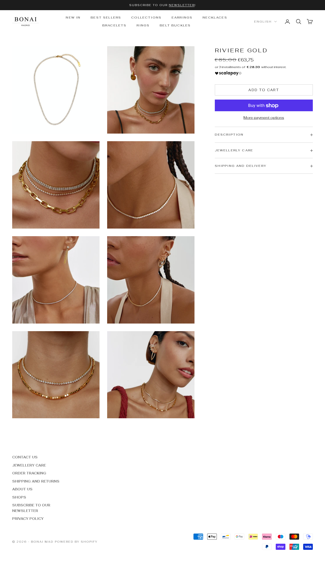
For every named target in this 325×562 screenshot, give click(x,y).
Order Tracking (29, 473)
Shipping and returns (35, 481)
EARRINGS (182, 17)
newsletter (181, 5)
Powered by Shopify (76, 541)
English (263, 21)
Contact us (25, 457)
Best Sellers (106, 17)
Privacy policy (28, 519)
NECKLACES (215, 17)
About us (22, 489)
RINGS (143, 25)
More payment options (263, 118)
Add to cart (263, 90)
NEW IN (73, 17)
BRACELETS (114, 25)
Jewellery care (29, 465)
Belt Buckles (175, 25)
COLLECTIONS (146, 17)
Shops (19, 497)
